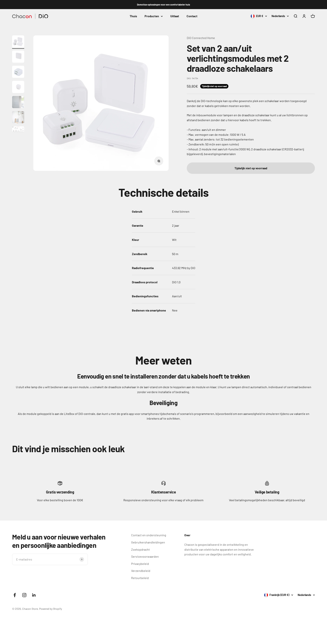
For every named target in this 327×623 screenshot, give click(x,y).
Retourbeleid (140, 578)
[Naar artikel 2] (18, 57)
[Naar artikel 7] (18, 129)
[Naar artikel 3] (18, 72)
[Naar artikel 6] (18, 117)
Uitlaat (174, 16)
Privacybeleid (140, 563)
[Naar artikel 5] (18, 102)
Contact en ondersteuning (148, 535)
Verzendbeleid (140, 570)
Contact (192, 16)
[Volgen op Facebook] (14, 595)
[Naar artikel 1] (18, 42)
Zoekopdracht (140, 549)
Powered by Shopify (50, 608)
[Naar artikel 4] (18, 87)
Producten (152, 16)
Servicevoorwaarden (145, 556)
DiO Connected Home (201, 38)
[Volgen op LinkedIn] (34, 595)
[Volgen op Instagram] (24, 595)
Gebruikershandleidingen (148, 542)
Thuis (133, 16)
